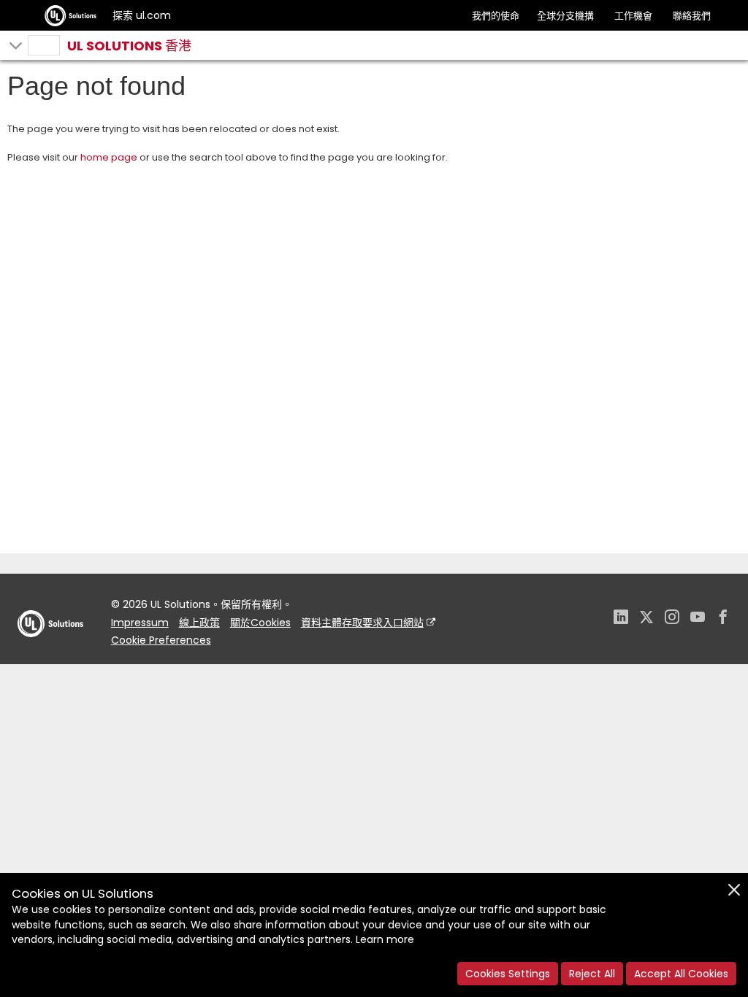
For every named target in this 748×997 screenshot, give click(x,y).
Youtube (697, 618)
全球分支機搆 (565, 16)
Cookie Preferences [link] (161, 640)
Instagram (672, 618)
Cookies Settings (507, 973)
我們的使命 (495, 16)
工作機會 (633, 16)
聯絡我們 (692, 16)
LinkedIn (621, 618)
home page (108, 157)
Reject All (592, 973)
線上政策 (199, 622)
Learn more (385, 939)
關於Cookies (260, 622)
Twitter (646, 618)
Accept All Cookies (681, 973)
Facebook (723, 618)
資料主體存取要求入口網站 (362, 622)
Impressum (140, 622)
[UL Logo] (50, 651)
